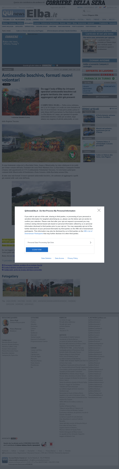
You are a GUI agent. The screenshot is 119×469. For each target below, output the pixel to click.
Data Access (59, 258)
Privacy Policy (73, 258)
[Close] (100, 211)
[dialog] (59, 234)
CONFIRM (37, 250)
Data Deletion (46, 258)
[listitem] (59, 242)
